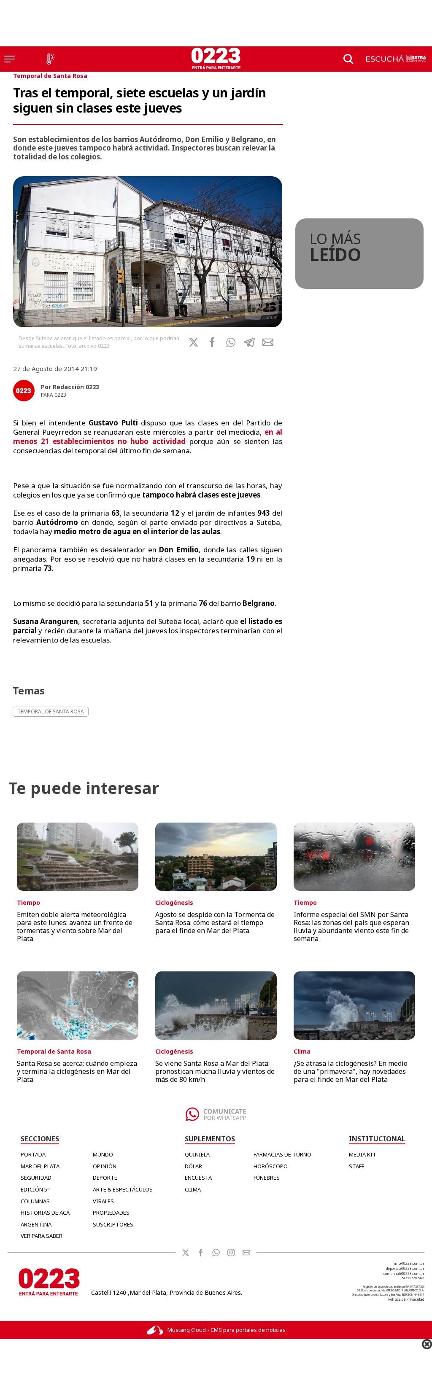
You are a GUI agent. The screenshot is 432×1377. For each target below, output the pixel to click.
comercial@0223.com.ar (403, 1273)
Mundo (103, 1154)
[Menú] (9, 59)
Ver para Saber (41, 1236)
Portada (33, 1154)
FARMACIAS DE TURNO (282, 1154)
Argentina (36, 1224)
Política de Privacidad (406, 1299)
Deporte (105, 1177)
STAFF (356, 1166)
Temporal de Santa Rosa (50, 76)
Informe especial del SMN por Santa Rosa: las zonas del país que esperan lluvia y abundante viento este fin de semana (351, 927)
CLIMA (193, 1189)
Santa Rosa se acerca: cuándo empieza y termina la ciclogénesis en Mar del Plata (77, 1071)
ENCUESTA (198, 1177)
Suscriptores (113, 1224)
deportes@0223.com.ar (405, 1268)
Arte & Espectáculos (123, 1189)
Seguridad (36, 1177)
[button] (230, 342)
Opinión (104, 1166)
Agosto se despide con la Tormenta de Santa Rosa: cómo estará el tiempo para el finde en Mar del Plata (215, 922)
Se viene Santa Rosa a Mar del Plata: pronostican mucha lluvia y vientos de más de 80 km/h (215, 1071)
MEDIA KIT (362, 1154)
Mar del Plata (40, 1166)
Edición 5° (35, 1189)
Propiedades (111, 1212)
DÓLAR (193, 1166)
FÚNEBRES (267, 1177)
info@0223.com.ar (409, 1263)
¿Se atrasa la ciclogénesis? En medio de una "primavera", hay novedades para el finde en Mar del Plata (351, 1071)
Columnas (35, 1201)
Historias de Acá (45, 1212)
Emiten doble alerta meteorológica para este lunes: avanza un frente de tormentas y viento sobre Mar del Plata (74, 927)
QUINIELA (197, 1154)
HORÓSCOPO (271, 1166)
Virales (103, 1201)
